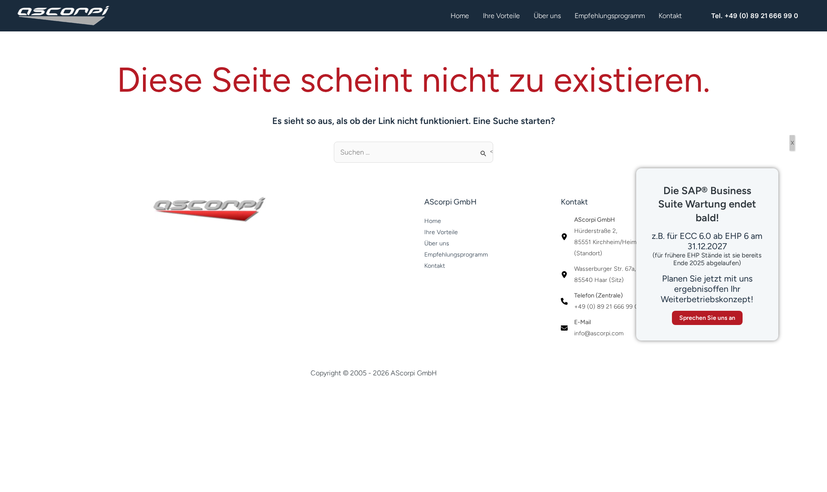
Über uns (547, 16)
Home (460, 16)
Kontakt (670, 16)
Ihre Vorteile (501, 16)
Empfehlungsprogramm (610, 16)
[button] (754, 16)
